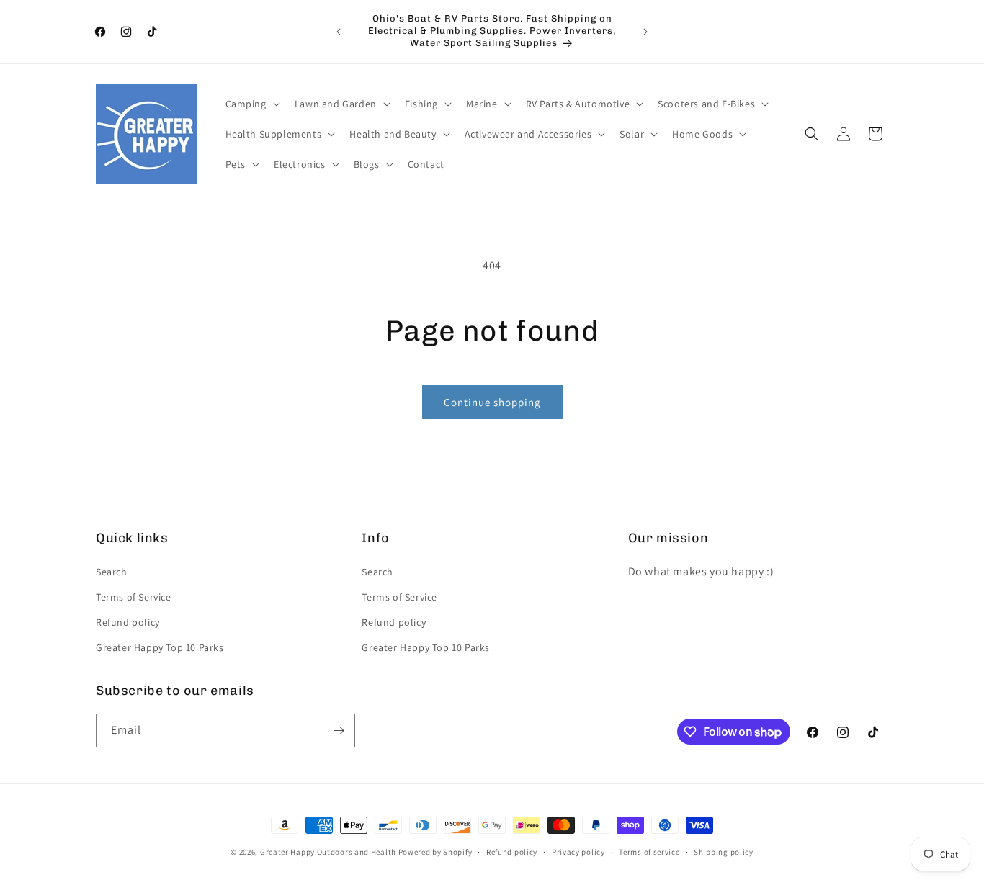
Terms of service (649, 852)
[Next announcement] (645, 31)
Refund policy (128, 622)
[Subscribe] (338, 730)
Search (112, 571)
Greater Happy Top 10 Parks (160, 647)
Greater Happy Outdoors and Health (328, 852)
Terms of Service (133, 596)
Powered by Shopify (435, 852)
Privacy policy (578, 852)
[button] (251, 104)
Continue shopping (492, 402)
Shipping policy (723, 852)
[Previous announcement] (338, 31)
